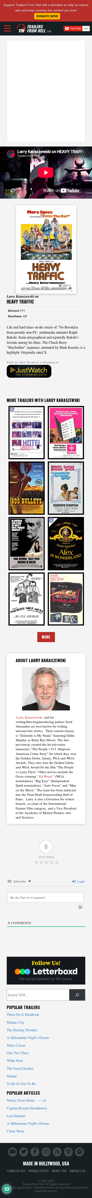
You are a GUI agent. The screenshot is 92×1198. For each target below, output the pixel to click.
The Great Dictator (20, 1068)
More (46, 637)
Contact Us (77, 1171)
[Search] (77, 994)
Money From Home (26, 1100)
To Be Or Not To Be (21, 1083)
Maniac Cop (15, 1022)
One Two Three (18, 1052)
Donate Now (47, 16)
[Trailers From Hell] (21, 28)
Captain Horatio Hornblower (27, 1108)
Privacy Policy (38, 1171)
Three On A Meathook (23, 1014)
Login (80, 881)
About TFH (59, 1171)
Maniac (12, 1076)
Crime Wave (15, 1131)
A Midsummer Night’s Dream (28, 1037)
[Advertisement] (46, 91)
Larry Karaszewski (29, 717)
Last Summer (16, 1115)
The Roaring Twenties (22, 1029)
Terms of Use (16, 1171)
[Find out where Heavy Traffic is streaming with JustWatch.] (46, 371)
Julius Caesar (16, 1045)
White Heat (15, 1060)
